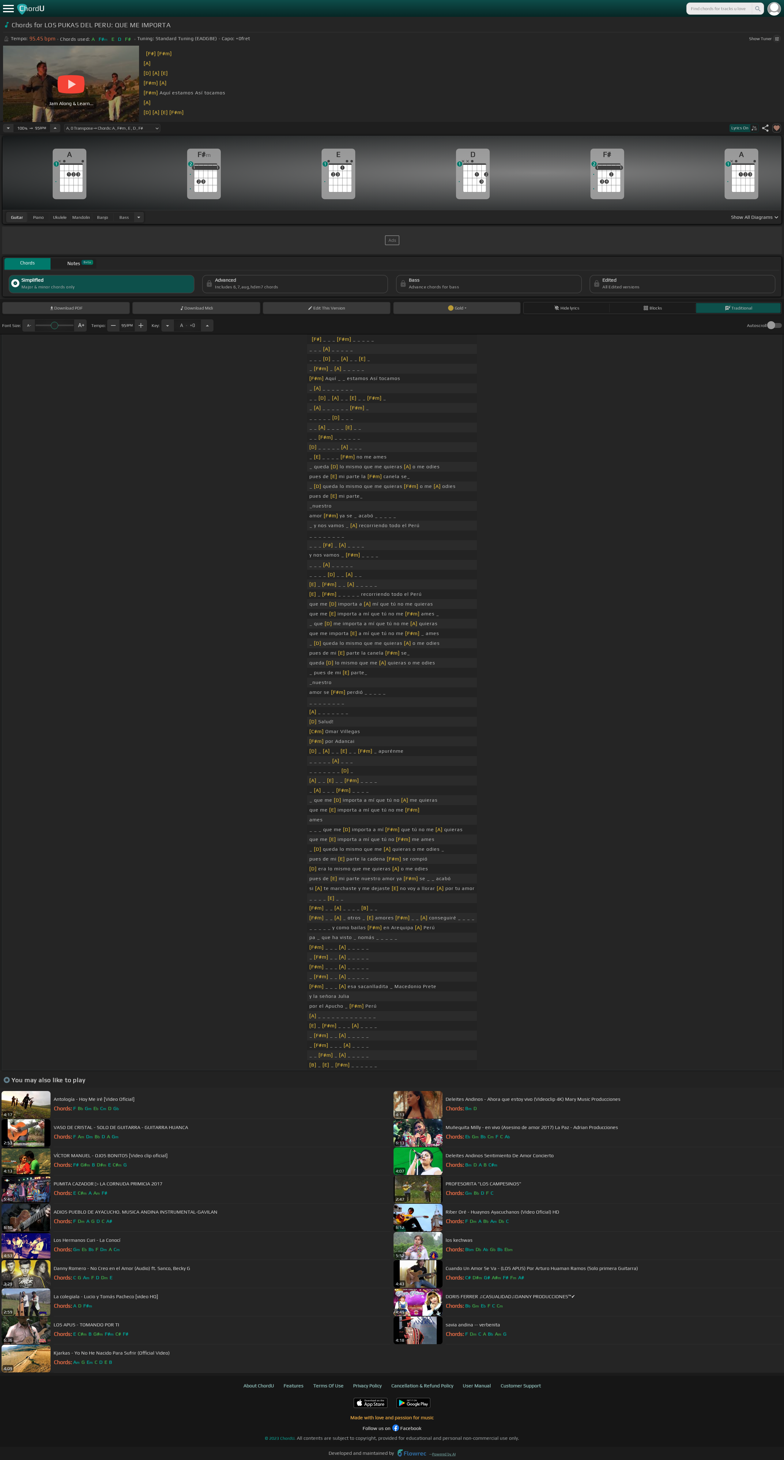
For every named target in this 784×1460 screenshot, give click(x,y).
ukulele (59, 217)
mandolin (81, 217)
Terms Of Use (328, 1386)
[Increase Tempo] (55, 128)
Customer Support (521, 1386)
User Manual (477, 1386)
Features (293, 1386)
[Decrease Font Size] (28, 325)
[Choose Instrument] (138, 217)
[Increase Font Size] (80, 325)
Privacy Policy (367, 1386)
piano (38, 217)
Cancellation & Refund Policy (422, 1386)
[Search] (757, 8)
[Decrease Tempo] (8, 128)
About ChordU (258, 1386)
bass (124, 217)
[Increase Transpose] (207, 325)
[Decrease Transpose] (167, 325)
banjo (102, 217)
